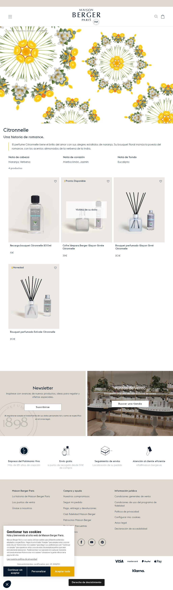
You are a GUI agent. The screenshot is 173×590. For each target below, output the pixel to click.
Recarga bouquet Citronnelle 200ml (30, 245)
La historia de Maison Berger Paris (31, 496)
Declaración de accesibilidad (131, 529)
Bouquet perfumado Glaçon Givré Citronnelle (134, 247)
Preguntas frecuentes (75, 526)
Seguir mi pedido (72, 502)
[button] (156, 16)
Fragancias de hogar (25, 31)
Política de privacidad (127, 512)
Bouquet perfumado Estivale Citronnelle (32, 332)
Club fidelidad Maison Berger (79, 514)
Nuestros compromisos (76, 496)
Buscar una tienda (130, 404)
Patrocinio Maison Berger (77, 520)
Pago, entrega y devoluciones (79, 508)
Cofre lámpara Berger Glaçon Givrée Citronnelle (83, 247)
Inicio (10, 31)
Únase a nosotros (22, 508)
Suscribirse (43, 407)
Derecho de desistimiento (86, 582)
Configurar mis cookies (127, 517)
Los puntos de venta (23, 502)
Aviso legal (121, 523)
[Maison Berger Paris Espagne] (87, 16)
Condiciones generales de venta (133, 496)
